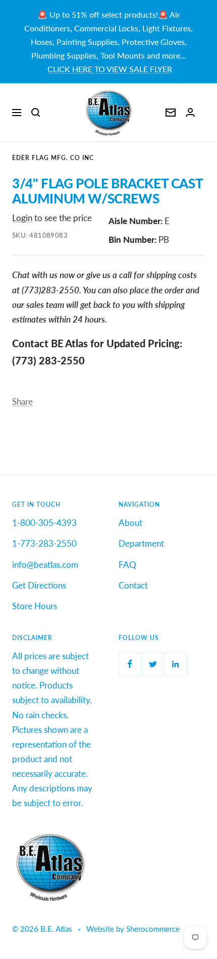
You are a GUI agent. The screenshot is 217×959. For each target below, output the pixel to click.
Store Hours (34, 606)
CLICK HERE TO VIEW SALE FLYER (109, 69)
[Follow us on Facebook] (130, 664)
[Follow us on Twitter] (152, 664)
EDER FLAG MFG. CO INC (53, 158)
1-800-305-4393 (44, 522)
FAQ (127, 564)
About (130, 522)
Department (141, 543)
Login (22, 217)
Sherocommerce (153, 928)
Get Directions (39, 585)
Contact (133, 585)
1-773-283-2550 (44, 543)
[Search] (35, 112)
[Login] (190, 112)
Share (22, 401)
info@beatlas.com (45, 564)
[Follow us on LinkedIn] (175, 664)
